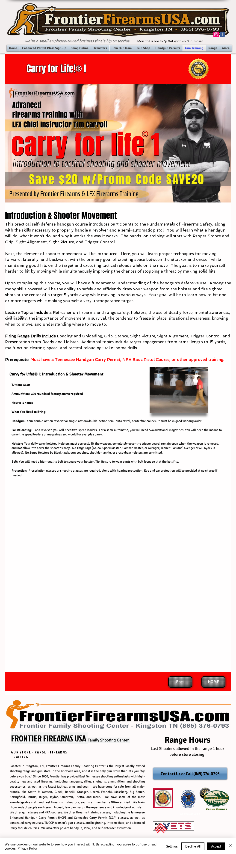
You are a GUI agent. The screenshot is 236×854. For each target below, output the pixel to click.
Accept (216, 846)
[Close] (230, 846)
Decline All (193, 846)
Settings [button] (172, 846)
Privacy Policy (28, 848)
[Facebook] (222, 34)
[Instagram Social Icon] (216, 34)
